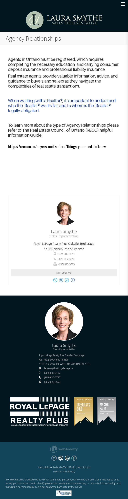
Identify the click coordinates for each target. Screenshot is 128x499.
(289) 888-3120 (66, 253)
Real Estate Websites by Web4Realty (57, 467)
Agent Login (84, 467)
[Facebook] (74, 458)
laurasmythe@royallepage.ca (58, 368)
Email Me (66, 272)
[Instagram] (60, 458)
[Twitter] (54, 458)
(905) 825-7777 (66, 259)
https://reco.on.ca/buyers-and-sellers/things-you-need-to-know (57, 146)
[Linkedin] (67, 458)
